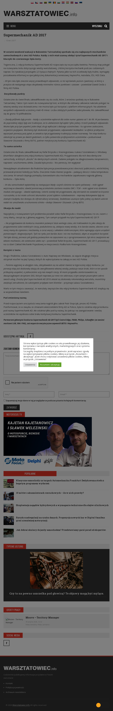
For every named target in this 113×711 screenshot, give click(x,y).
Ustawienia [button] (30, 364)
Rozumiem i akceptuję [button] (50, 364)
